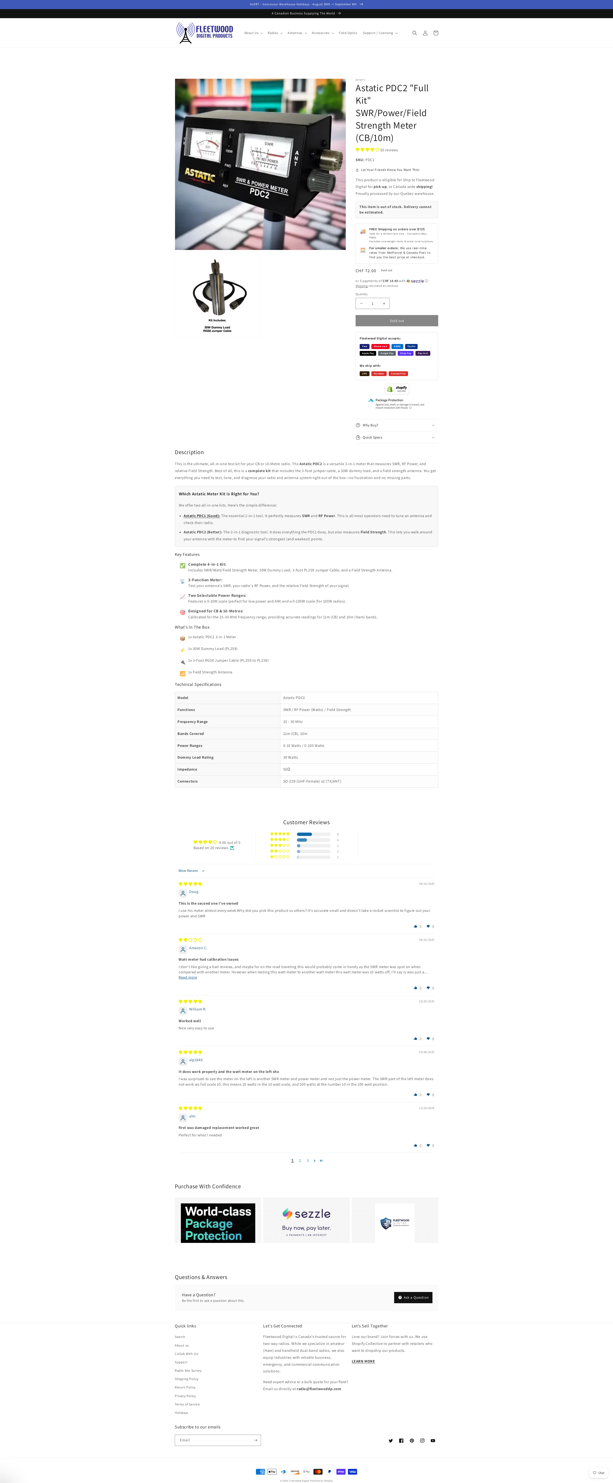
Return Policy (185, 1387)
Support (181, 1362)
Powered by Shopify (321, 1480)
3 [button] (308, 1160)
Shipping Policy (187, 1379)
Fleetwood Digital (299, 1480)
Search (180, 1337)
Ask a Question (416, 1297)
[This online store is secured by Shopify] (397, 392)
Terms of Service (187, 1404)
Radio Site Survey (188, 1370)
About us (182, 1345)
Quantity (362, 294)
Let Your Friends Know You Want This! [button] (390, 170)
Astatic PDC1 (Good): (202, 515)
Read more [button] (188, 977)
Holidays (181, 1412)
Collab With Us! (187, 1354)
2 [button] (300, 1160)
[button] (253, 33)
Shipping (362, 286)
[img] (190, 884)
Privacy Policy (185, 1396)
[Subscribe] (255, 1440)
